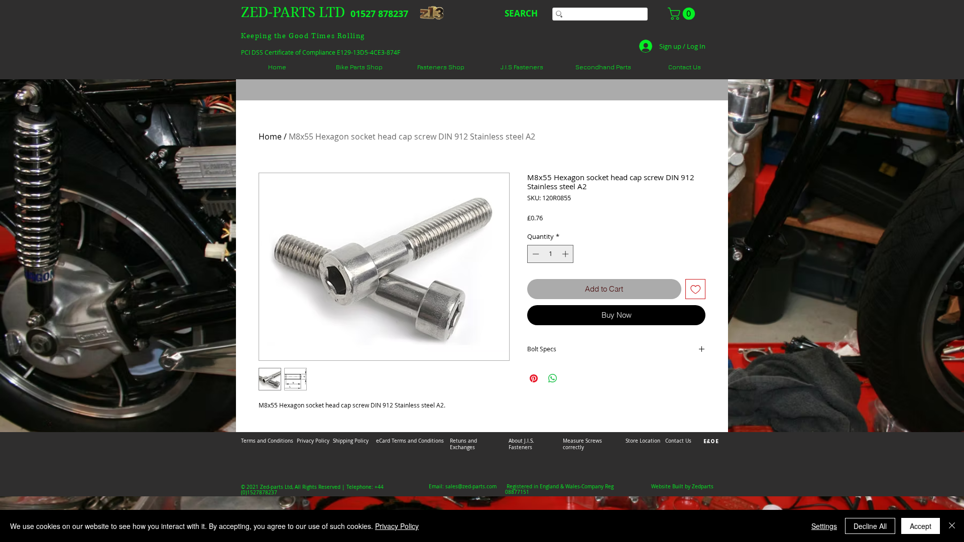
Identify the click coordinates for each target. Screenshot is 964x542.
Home (270, 136)
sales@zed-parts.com (471, 486)
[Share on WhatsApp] (553, 378)
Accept (920, 526)
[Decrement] (535, 253)
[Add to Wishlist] (695, 289)
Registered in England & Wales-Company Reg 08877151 (559, 489)
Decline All (870, 526)
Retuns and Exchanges (463, 444)
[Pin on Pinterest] (534, 378)
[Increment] (566, 253)
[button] (683, 14)
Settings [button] (824, 526)
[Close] (952, 526)
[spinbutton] (550, 253)
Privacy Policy (397, 526)
